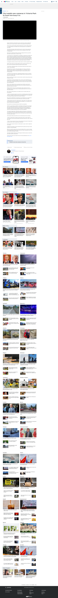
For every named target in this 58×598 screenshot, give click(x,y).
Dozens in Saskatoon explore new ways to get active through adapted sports (14, 397)
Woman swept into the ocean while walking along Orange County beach (7, 577)
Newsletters (32, 584)
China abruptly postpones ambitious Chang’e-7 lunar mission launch (27, 464)
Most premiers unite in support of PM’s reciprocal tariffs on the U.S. (19, 205)
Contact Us (27, 584)
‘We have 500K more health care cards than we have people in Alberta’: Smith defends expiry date (14, 294)
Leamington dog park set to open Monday (9, 438)
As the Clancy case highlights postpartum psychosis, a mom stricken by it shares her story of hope (19, 187)
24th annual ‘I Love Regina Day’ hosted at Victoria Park (13, 372)
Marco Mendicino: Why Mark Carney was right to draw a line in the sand (31, 175)
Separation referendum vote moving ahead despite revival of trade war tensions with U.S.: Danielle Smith (11, 290)
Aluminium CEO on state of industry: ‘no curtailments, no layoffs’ (30, 221)
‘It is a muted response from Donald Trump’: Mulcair (7, 221)
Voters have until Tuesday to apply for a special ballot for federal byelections (11, 488)
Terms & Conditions (19, 592)
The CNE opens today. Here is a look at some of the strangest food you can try (8, 248)
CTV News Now (45, 1)
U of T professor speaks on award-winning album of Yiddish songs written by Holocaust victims (19, 235)
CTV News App (23, 584)
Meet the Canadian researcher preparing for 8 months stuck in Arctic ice (31, 187)
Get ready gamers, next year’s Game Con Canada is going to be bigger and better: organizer (28, 315)
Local (15, 1)
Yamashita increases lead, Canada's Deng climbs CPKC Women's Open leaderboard (31, 319)
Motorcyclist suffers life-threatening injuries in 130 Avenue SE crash (14, 298)
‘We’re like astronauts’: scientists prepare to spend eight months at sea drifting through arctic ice (31, 205)
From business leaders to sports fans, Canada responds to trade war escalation (14, 319)
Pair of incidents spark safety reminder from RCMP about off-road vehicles (31, 348)
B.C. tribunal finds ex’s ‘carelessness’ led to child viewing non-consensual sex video (13, 473)
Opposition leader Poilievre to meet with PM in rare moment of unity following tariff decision (8, 205)
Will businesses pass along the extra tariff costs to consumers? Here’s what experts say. (19, 175)
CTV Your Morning (32, 1)
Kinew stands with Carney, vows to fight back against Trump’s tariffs (27, 340)
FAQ (30, 584)
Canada (19, 1)
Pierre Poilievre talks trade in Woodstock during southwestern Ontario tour (13, 418)
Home (12, 1)
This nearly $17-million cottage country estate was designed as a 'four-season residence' (31, 248)
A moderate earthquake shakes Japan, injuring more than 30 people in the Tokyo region (11, 556)
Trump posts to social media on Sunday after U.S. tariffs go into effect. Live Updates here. (8, 175)
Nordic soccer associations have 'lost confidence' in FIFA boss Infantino (9, 533)
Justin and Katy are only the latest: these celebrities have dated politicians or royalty (18, 248)
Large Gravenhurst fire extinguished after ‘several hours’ (28, 414)
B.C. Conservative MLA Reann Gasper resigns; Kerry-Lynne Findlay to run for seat (31, 273)
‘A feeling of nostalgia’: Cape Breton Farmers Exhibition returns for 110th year (14, 343)
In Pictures (26, 1)
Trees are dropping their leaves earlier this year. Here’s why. (10, 340)
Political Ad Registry (20, 593)
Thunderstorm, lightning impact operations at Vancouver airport (27, 265)
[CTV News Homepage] (7, 1)
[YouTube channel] (8, 587)
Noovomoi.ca (43, 592)
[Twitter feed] (5, 587)
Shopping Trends (39, 1)
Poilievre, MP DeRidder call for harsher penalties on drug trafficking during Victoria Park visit (31, 368)
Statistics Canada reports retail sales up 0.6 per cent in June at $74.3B (28, 488)
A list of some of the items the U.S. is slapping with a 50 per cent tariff (14, 347)
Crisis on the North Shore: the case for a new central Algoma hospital (27, 389)
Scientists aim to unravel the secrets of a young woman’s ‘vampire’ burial (30, 235)
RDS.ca (42, 593)
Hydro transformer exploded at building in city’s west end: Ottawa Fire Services (27, 289)
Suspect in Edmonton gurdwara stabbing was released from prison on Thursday (31, 577)
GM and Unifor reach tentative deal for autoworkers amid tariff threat (19, 221)
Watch (23, 1)
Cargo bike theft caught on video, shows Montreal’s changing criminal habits (14, 323)
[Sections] (2, 1)
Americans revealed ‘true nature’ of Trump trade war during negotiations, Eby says (28, 438)
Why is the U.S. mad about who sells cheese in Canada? (19, 576)
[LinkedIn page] (10, 587)
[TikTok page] (7, 587)
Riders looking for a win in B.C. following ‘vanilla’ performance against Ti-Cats (13, 368)
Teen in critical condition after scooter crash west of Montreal (11, 315)
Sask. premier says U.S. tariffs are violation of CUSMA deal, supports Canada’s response (13, 393)
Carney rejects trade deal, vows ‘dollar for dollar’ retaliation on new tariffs (28, 364)
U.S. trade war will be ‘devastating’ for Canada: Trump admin (8, 187)
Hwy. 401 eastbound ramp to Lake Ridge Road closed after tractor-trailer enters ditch (13, 269)
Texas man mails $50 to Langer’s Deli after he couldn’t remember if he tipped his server (8, 235)
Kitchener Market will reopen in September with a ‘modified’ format (31, 372)
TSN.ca (30, 593)
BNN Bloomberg (31, 592)
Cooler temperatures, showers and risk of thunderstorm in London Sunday (14, 422)
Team (35, 584)
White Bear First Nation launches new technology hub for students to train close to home (10, 364)
